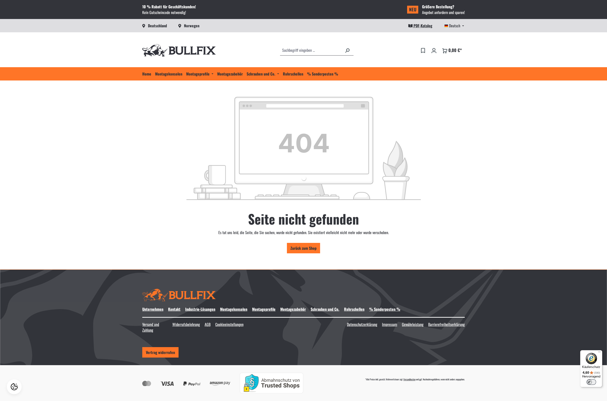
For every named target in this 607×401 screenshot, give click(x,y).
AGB (208, 324)
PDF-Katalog (422, 25)
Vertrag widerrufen (160, 352)
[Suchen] (347, 50)
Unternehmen (152, 309)
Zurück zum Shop (303, 248)
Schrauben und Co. (325, 309)
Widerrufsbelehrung (186, 324)
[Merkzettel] (423, 50)
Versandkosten (409, 379)
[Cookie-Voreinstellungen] (14, 387)
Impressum (389, 324)
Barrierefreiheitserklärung (446, 324)
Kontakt (174, 309)
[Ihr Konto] (433, 50)
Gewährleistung (412, 324)
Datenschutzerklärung (362, 324)
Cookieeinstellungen (229, 324)
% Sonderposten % (384, 309)
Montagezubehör (293, 309)
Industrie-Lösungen (200, 309)
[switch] (591, 382)
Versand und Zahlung (150, 327)
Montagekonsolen (233, 309)
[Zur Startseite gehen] (179, 50)
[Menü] (599, 353)
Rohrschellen (354, 309)
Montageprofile (264, 309)
